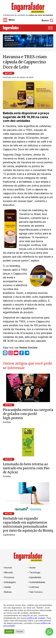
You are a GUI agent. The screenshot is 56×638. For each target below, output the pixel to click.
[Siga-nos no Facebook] (21, 353)
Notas (8, 73)
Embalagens (10, 582)
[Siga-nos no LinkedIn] (5, 353)
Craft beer (34, 587)
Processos (9, 577)
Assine (32, 567)
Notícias (8, 592)
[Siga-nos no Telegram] (27, 353)
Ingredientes (35, 577)
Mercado (8, 572)
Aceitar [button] (9, 631)
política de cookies (36, 618)
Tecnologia (34, 572)
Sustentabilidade (37, 582)
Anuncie (8, 567)
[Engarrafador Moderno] (28, 7)
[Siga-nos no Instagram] (10, 353)
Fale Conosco (36, 592)
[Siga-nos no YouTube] (16, 353)
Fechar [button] (20, 631)
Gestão (7, 587)
